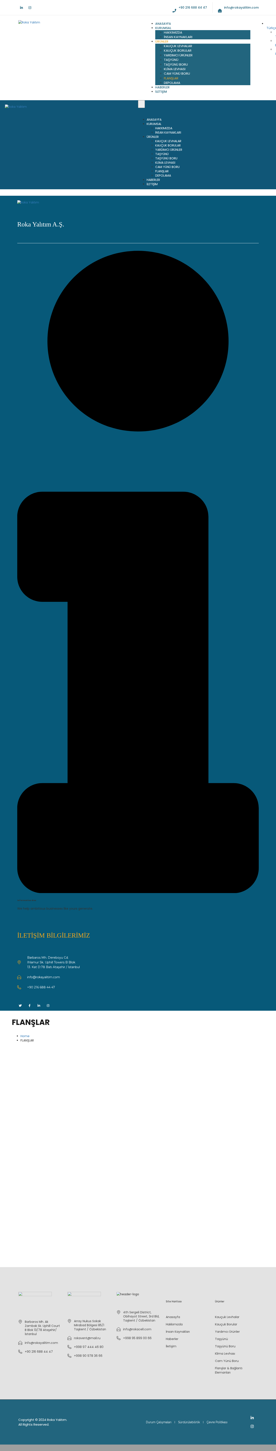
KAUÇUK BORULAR (177, 50)
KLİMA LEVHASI (174, 69)
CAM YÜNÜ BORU (177, 73)
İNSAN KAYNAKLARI (178, 37)
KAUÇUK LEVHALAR (178, 46)
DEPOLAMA (172, 82)
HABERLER (162, 87)
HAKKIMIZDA (173, 32)
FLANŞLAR (171, 78)
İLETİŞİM (161, 91)
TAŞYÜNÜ (171, 59)
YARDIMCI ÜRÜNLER (178, 55)
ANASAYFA (163, 24)
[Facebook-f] (30, 1006)
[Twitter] (20, 1006)
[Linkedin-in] (21, 7)
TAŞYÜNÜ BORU (176, 64)
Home (25, 1036)
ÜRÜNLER (161, 41)
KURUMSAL (163, 28)
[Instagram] (30, 7)
